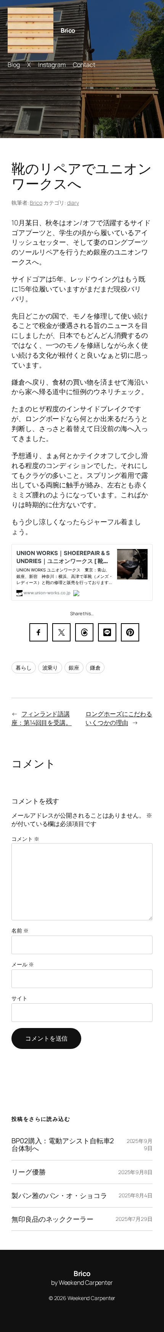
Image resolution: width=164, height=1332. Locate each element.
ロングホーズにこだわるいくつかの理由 (118, 718)
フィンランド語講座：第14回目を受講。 (41, 718)
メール (22, 964)
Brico (68, 30)
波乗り (50, 667)
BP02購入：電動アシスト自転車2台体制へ (62, 1144)
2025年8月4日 (136, 1195)
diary (73, 202)
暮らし (24, 667)
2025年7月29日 (134, 1218)
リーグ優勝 (28, 1172)
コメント (25, 838)
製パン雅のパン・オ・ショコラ (59, 1196)
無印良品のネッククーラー (52, 1219)
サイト (19, 998)
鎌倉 (95, 667)
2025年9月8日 (135, 1172)
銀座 (74, 667)
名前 (20, 930)
